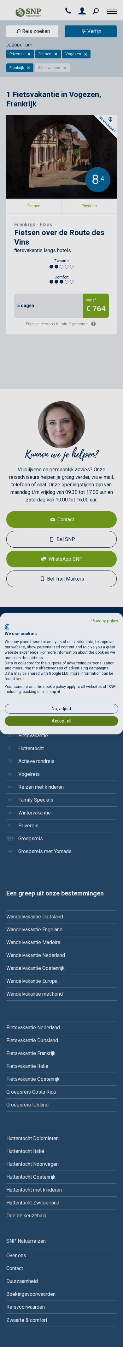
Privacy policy (104, 620)
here (20, 679)
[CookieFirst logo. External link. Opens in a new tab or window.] (7, 627)
